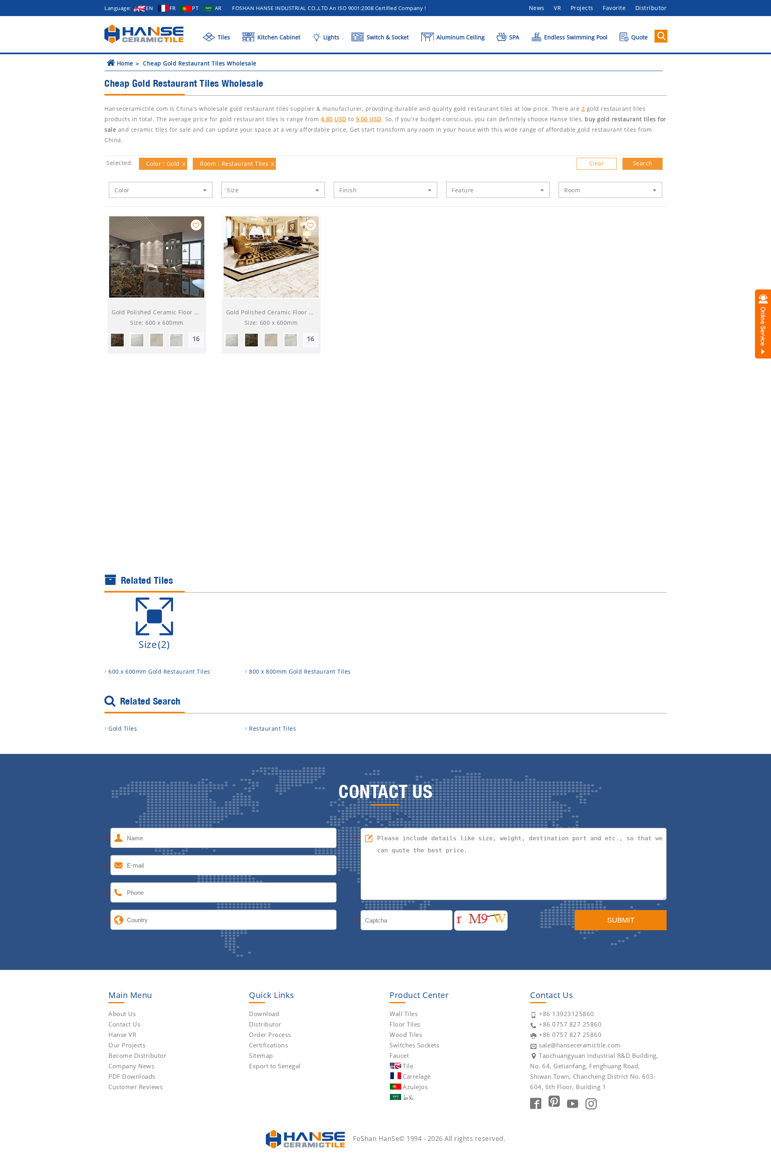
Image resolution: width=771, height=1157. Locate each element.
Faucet (399, 1055)
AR (218, 8)
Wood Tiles (406, 1035)
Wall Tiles (404, 1014)
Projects (582, 8)
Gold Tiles (122, 728)
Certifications (268, 1045)
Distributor (651, 8)
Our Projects (126, 1045)
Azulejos (415, 1087)
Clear (596, 163)
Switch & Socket (387, 37)
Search (643, 163)
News (537, 8)
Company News (131, 1066)
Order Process (270, 1035)
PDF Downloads (131, 1076)
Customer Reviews (135, 1087)
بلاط (408, 1097)
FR (172, 8)
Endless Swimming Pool (575, 37)
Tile (408, 1066)
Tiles (223, 37)
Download (264, 1014)
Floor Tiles (405, 1024)
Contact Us (124, 1024)
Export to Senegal (275, 1066)
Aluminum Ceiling (460, 37)
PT (195, 8)
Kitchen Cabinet (278, 37)
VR (557, 8)
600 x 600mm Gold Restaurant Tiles (159, 671)
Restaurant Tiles (272, 728)
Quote (639, 37)
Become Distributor (137, 1055)
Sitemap (261, 1055)
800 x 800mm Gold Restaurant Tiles (300, 671)
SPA (513, 37)
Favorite (614, 8)
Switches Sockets (414, 1045)
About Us (122, 1014)
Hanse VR (122, 1035)
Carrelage (417, 1076)
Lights (330, 37)
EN (149, 8)
